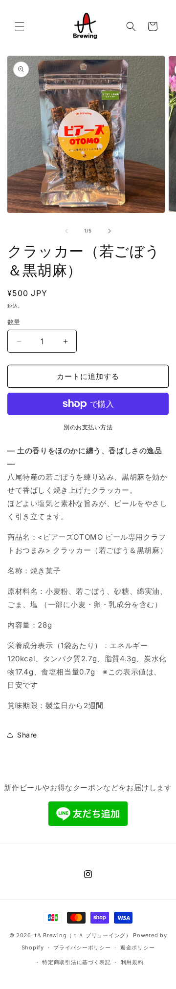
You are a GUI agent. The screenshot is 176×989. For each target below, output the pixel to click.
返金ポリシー (137, 947)
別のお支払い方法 (88, 427)
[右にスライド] (109, 231)
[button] (19, 26)
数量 (14, 322)
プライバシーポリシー (81, 947)
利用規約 (132, 962)
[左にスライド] (66, 231)
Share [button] (27, 735)
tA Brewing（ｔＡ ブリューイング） (83, 935)
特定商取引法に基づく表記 (76, 962)
